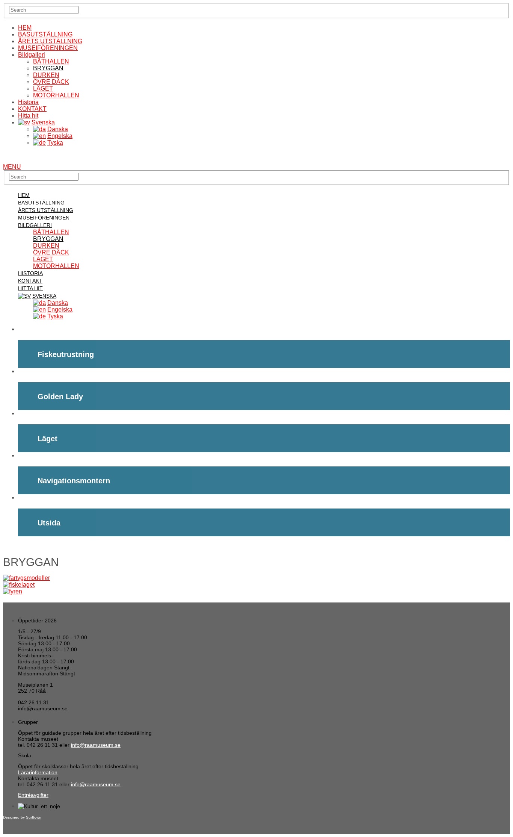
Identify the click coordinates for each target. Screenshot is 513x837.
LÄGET (43, 88)
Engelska (59, 136)
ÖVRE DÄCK (51, 82)
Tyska (55, 142)
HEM (25, 27)
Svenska (43, 122)
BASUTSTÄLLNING (45, 34)
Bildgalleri (31, 54)
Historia (28, 102)
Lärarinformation (37, 772)
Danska (57, 129)
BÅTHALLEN (51, 61)
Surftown (33, 817)
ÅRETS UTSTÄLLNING (50, 41)
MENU (12, 166)
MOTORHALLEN (56, 95)
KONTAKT (32, 109)
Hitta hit (28, 115)
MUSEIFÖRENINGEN (48, 48)
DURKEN (46, 75)
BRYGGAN (48, 68)
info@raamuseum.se (96, 745)
